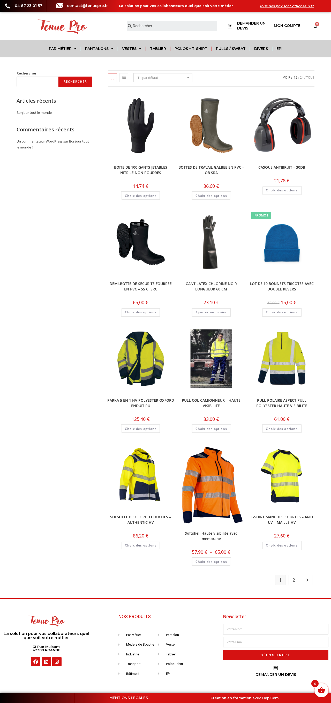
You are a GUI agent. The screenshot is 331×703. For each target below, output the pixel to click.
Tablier (158, 48)
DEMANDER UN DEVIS (275, 674)
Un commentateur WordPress (40, 141)
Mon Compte (287, 25)
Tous (310, 77)
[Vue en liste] (123, 77)
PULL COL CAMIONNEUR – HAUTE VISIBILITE (211, 403)
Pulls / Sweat (231, 48)
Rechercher (26, 73)
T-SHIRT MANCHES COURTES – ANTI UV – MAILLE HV (282, 519)
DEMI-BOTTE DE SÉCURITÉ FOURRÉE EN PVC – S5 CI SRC (141, 286)
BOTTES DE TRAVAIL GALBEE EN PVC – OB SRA (211, 170)
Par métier (60, 48)
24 (302, 77)
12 (295, 77)
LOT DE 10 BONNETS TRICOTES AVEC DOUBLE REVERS (282, 286)
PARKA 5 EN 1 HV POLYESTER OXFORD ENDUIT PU (140, 403)
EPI (279, 48)
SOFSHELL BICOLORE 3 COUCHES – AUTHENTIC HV (140, 519)
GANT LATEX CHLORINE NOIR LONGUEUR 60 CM (211, 286)
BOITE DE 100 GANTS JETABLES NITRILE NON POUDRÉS (140, 170)
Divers (261, 48)
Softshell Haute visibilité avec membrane (211, 536)
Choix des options (140, 195)
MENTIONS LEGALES (128, 697)
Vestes (129, 48)
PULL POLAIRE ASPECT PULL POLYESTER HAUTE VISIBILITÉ (281, 403)
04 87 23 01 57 (28, 5)
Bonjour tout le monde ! (35, 112)
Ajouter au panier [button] (211, 312)
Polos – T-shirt (191, 48)
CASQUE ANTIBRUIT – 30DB (281, 167)
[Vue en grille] (112, 77)
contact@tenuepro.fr (87, 5)
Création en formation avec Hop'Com (244, 698)
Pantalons (97, 48)
